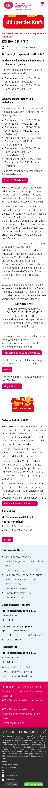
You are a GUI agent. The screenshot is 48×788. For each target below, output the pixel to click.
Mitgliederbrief (12, 386)
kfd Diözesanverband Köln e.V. (17, 517)
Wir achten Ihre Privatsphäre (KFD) (24, 731)
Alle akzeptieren (33, 784)
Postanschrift (9, 647)
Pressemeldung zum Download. (22, 352)
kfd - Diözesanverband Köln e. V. (19, 610)
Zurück (7, 539)
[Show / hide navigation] (42, 4)
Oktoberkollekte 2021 (15, 420)
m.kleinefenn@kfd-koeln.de (17, 346)
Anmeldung (8, 511)
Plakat (7, 369)
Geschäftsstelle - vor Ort (16, 605)
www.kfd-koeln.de (22, 676)
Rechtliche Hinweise (9, 767)
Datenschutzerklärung (10, 764)
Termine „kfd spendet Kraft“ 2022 (23, 54)
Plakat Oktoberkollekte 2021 (20, 503)
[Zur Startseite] (18, 6)
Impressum (6, 761)
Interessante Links (12, 550)
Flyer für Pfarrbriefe (15, 180)
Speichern (11, 784)
